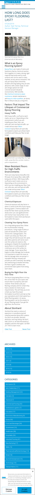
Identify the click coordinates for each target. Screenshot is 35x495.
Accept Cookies (24, 490)
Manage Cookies (9, 490)
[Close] (33, 471)
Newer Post (26, 329)
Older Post (8, 329)
